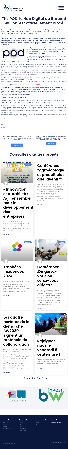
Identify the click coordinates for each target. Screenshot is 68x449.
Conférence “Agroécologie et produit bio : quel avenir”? (50, 172)
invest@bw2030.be (56, 422)
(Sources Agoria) (22, 116)
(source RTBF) (36, 84)
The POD (12, 87)
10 (45, 378)
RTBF (2, 124)
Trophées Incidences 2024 (13, 271)
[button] (61, 7)
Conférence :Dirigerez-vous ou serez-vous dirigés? (48, 276)
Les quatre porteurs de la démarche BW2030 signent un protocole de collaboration (16, 331)
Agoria (2, 121)
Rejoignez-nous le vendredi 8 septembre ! (48, 347)
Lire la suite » (7, 234)
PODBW (3, 127)
